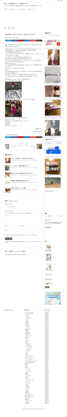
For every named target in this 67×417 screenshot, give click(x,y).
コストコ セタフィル (29, 355)
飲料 (27, 322)
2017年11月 (47, 355)
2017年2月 (46, 367)
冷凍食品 (28, 343)
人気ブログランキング (48, 288)
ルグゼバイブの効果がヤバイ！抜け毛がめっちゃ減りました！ (22, 158)
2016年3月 (46, 382)
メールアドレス (21, 225)
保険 (27, 384)
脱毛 (27, 378)
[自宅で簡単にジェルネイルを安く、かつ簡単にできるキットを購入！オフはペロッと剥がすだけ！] (53, 166)
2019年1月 (46, 337)
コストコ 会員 (28, 359)
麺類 (27, 330)
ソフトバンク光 (28, 394)
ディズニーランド (29, 400)
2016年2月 (46, 383)
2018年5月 (46, 347)
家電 (27, 354)
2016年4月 (46, 380)
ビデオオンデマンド (29, 379)
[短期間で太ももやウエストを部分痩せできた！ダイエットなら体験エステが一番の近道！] (53, 91)
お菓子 (27, 388)
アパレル (28, 349)
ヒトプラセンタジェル (29, 312)
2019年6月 (46, 330)
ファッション (29, 371)
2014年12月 (47, 402)
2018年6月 (46, 346)
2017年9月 (46, 358)
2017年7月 (46, 361)
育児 (26, 365)
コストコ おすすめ (29, 313)
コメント (6, 215)
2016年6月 (46, 378)
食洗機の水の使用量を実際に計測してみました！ (20, 180)
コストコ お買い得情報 (29, 362)
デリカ (27, 314)
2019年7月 (46, 329)
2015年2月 (46, 399)
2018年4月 (46, 349)
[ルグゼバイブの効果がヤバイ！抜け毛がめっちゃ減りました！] (54, 57)
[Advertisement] (33, 18)
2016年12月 (47, 370)
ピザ (27, 351)
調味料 (27, 325)
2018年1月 (46, 353)
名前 (6, 225)
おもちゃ (28, 339)
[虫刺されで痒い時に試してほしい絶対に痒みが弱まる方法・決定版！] (53, 182)
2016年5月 (46, 379)
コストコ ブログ (28, 357)
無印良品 (27, 363)
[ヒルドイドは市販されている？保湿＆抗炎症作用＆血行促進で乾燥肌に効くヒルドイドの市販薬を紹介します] (53, 149)
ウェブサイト (7, 230)
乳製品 (27, 337)
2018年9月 (46, 342)
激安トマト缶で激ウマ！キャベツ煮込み (18, 188)
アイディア (28, 383)
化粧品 (27, 321)
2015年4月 (46, 396)
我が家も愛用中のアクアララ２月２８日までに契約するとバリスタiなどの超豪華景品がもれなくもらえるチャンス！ (53, 118)
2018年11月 (47, 339)
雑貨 (27, 341)
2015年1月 (46, 400)
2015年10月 (47, 388)
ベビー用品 (28, 350)
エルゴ (26, 366)
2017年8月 (46, 359)
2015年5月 (46, 395)
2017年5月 (46, 363)
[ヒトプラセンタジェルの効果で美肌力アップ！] (53, 74)
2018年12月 (47, 338)
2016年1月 (46, 384)
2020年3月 (46, 320)
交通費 (14, 27)
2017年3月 (46, 366)
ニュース (27, 398)
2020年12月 (47, 312)
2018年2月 (46, 351)
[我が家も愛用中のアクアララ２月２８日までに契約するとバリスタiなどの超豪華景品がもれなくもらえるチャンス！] (53, 127)
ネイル (28, 370)
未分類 (27, 403)
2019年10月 (47, 325)
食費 (27, 382)
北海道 (27, 402)
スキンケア (28, 375)
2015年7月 (46, 392)
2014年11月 (47, 403)
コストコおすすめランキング (30, 361)
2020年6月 (46, 316)
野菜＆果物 (28, 333)
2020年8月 (46, 313)
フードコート (28, 346)
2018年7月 (46, 345)
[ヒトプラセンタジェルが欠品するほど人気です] (53, 42)
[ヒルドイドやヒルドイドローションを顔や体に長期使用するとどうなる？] (53, 107)
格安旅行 (27, 399)
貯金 (27, 390)
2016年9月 (46, 374)
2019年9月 (46, 326)
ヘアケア (28, 380)
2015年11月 (47, 387)
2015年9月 (46, 390)
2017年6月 (46, 362)
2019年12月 (47, 322)
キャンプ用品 (28, 345)
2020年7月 (46, 314)
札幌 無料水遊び (28, 396)
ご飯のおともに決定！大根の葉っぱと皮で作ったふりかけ (22, 173)
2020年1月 (46, 321)
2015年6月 (46, 394)
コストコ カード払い (29, 358)
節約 (10, 27)
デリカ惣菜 (28, 317)
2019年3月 (46, 334)
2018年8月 (46, 343)
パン (27, 326)
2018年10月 (47, 341)
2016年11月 (47, 371)
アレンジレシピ (29, 347)
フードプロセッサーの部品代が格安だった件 (19, 165)
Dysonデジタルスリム (29, 395)
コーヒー (28, 318)
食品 (27, 334)
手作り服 (27, 392)
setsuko (40, 131)
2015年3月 (46, 398)
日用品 (28, 329)
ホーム (6, 27)
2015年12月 (47, 386)
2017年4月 (46, 365)
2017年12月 (47, 354)
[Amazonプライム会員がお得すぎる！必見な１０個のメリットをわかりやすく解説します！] (49, 139)
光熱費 (27, 391)
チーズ (27, 316)
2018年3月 (46, 350)
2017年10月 (47, 357)
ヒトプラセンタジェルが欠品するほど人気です (52, 35)
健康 (27, 374)
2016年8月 (46, 375)
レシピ (27, 387)
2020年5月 (46, 317)
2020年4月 (46, 318)
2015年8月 (46, 391)
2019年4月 (46, 333)
